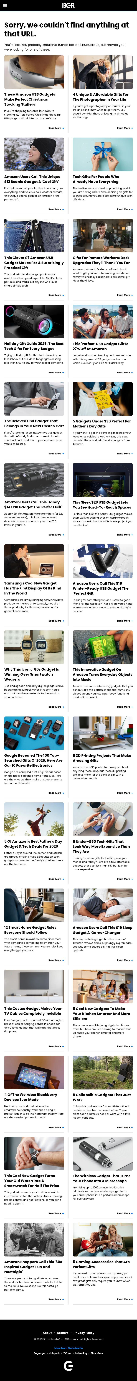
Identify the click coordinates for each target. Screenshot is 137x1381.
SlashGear (97, 1353)
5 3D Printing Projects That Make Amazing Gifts (102, 758)
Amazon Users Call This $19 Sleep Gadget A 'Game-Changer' (103, 930)
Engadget (39, 1353)
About (47, 1333)
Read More (55, 128)
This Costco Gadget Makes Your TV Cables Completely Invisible (33, 1011)
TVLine (67, 1353)
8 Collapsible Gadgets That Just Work (102, 1097)
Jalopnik (54, 1353)
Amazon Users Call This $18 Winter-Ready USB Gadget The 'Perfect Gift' (100, 588)
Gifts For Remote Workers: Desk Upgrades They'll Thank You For (101, 260)
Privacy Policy (84, 1333)
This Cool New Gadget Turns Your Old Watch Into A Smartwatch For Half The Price (31, 1180)
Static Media (51, 1339)
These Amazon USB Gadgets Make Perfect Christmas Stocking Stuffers (29, 99)
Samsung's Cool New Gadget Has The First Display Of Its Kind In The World (32, 588)
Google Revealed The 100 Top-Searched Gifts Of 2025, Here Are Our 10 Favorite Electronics (33, 760)
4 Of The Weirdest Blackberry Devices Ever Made (30, 1097)
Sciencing (81, 1353)
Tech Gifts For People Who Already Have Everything (96, 179)
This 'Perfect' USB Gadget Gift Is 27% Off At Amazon (100, 346)
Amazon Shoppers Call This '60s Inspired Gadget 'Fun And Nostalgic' (33, 1267)
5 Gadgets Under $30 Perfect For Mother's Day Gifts (102, 424)
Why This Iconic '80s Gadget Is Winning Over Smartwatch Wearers (31, 674)
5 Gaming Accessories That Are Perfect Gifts (101, 1264)
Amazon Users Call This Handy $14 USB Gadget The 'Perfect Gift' (33, 504)
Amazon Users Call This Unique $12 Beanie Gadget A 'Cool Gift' (32, 179)
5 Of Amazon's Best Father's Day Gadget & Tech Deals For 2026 (33, 844)
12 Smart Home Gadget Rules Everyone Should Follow (30, 930)
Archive (62, 1333)
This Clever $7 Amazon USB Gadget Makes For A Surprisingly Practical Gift (34, 262)
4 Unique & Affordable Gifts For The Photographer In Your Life (101, 97)
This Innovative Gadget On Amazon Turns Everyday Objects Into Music (102, 674)
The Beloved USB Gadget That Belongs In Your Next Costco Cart (34, 423)
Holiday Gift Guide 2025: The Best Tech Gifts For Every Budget (34, 346)
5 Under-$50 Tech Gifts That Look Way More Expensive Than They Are (101, 846)
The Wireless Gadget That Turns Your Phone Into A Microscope (101, 1178)
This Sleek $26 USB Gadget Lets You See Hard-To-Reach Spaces (102, 505)
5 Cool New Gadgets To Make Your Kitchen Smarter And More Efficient (101, 1013)
